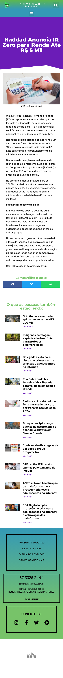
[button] (56, 5)
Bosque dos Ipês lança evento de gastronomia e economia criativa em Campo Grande (39, 428)
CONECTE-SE (31, 614)
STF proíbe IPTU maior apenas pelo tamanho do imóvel (39, 467)
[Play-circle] (47, 622)
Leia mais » (28, 327)
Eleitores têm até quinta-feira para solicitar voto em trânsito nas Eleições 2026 (40, 406)
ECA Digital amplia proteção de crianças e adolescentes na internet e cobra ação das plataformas (40, 511)
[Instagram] (16, 622)
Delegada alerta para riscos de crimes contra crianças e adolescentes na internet (39, 362)
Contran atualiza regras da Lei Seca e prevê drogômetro (40, 449)
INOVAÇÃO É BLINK (32, 5)
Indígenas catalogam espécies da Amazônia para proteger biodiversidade (37, 340)
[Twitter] (37, 622)
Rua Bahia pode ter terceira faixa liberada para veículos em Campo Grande (39, 384)
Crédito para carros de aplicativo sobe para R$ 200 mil (38, 319)
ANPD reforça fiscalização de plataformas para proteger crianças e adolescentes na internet (40, 488)
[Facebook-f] (26, 622)
